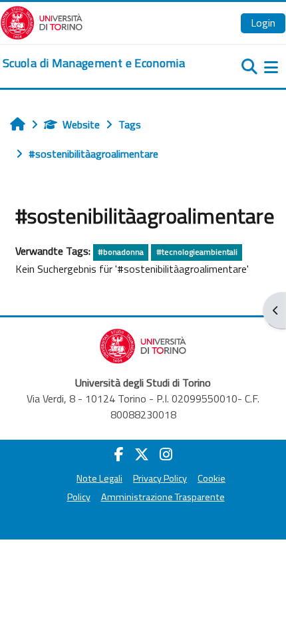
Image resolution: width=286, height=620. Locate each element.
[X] (141, 454)
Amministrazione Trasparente (163, 497)
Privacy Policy (160, 478)
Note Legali (99, 478)
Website (81, 124)
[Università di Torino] (41, 21)
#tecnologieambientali (196, 251)
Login (263, 23)
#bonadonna (121, 251)
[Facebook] (119, 454)
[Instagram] (166, 454)
